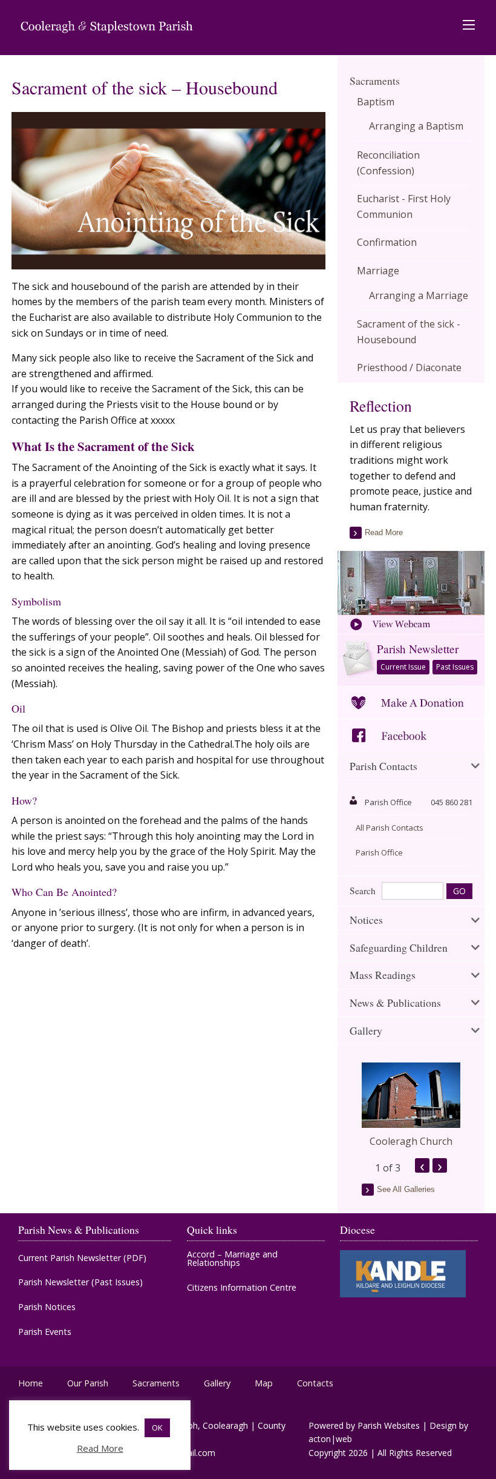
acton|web (330, 1438)
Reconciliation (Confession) (388, 162)
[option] (411, 1105)
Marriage (378, 270)
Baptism (375, 101)
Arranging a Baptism (416, 126)
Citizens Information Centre (241, 1287)
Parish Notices (47, 1307)
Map (264, 1383)
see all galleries (406, 1189)
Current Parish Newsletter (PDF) (82, 1258)
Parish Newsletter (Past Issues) (80, 1282)
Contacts (315, 1383)
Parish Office (379, 852)
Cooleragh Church (411, 1141)
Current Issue (403, 667)
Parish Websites (388, 1425)
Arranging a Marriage (418, 295)
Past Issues (455, 667)
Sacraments (375, 80)
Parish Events (44, 1332)
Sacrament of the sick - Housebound (408, 331)
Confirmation (387, 242)
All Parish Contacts (389, 827)
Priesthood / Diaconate (409, 367)
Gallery (217, 1383)
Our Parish (87, 1383)
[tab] (411, 766)
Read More (100, 1448)
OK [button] (157, 1427)
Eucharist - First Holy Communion (404, 206)
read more (384, 532)
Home (30, 1383)
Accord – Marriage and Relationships (232, 1259)
